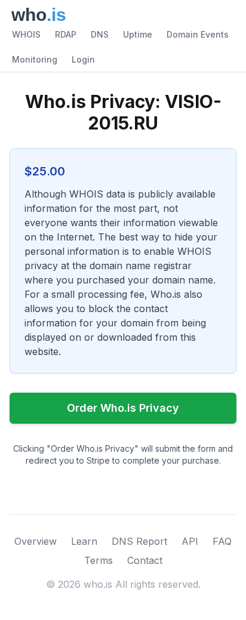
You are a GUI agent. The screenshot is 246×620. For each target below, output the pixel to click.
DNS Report (139, 541)
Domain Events (198, 34)
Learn (84, 541)
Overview (35, 541)
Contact (144, 560)
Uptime (137, 34)
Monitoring (34, 59)
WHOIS (26, 34)
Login (83, 59)
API (190, 541)
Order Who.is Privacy (123, 408)
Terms (98, 560)
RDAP (65, 34)
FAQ (222, 541)
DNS (100, 34)
